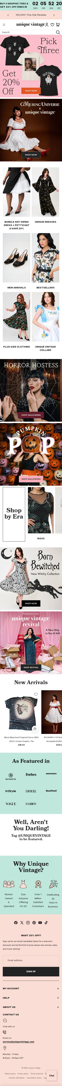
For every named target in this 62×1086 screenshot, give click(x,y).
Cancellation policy (34, 1078)
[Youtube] (40, 923)
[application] (52, 1076)
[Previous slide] (8, 15)
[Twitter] (22, 923)
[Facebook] (16, 923)
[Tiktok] (46, 923)
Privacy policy (23, 1074)
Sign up (31, 971)
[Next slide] (54, 15)
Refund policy (10, 1074)
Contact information (17, 1078)
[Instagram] (28, 923)
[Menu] (4, 25)
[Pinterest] (34, 923)
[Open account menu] (47, 25)
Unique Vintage (34, 1068)
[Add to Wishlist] (36, 694)
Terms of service (36, 1074)
